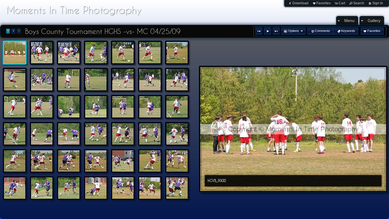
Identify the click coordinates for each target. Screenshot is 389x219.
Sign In (377, 3)
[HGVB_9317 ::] (14, 106)
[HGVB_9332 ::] (96, 134)
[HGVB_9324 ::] (177, 106)
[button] (259, 31)
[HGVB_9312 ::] (68, 79)
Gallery (374, 20)
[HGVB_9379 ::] (123, 188)
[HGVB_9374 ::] (68, 188)
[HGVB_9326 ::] (41, 134)
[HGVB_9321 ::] (123, 106)
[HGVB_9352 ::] (96, 161)
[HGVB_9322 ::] (150, 106)
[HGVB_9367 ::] (14, 188)
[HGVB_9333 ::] (123, 134)
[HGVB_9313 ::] (96, 79)
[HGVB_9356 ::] (150, 161)
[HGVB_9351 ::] (68, 161)
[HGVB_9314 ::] (123, 79)
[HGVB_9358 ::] (177, 161)
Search (358, 3)
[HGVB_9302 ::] (68, 52)
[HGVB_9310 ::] (14, 79)
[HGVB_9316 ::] (177, 79)
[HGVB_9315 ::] (150, 79)
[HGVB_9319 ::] (68, 106)
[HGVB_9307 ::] (177, 52)
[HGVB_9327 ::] (68, 134)
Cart (342, 3)
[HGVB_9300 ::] (14, 52)
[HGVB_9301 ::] (41, 52)
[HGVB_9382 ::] (177, 188)
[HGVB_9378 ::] (96, 188)
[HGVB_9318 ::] (41, 106)
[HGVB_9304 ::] (96, 52)
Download (300, 3)
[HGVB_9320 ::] (96, 106)
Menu (349, 20)
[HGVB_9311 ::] (41, 79)
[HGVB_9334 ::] (150, 134)
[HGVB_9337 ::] (177, 134)
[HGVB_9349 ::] (14, 161)
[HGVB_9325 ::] (14, 134)
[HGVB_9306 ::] (150, 52)
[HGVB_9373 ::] (41, 188)
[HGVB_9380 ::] (150, 188)
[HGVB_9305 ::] (123, 52)
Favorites (323, 3)
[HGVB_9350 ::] (41, 161)
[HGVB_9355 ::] (123, 161)
